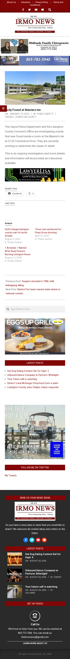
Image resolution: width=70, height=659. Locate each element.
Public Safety (45, 114)
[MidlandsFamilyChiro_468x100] (35, 40)
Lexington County (25, 117)
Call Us (35, 624)
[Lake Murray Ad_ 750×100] (35, 57)
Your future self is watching (22, 379)
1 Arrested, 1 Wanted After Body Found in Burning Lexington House (17, 251)
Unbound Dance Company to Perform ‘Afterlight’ (33, 375)
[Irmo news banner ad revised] (35, 170)
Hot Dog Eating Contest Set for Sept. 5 (28, 370)
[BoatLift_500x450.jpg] (35, 406)
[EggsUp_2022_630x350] (35, 320)
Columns (30, 593)
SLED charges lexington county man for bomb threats (17, 232)
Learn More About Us (35, 643)
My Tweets (11, 475)
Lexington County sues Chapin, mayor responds (33, 387)
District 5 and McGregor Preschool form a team (32, 383)
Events (57, 577)
